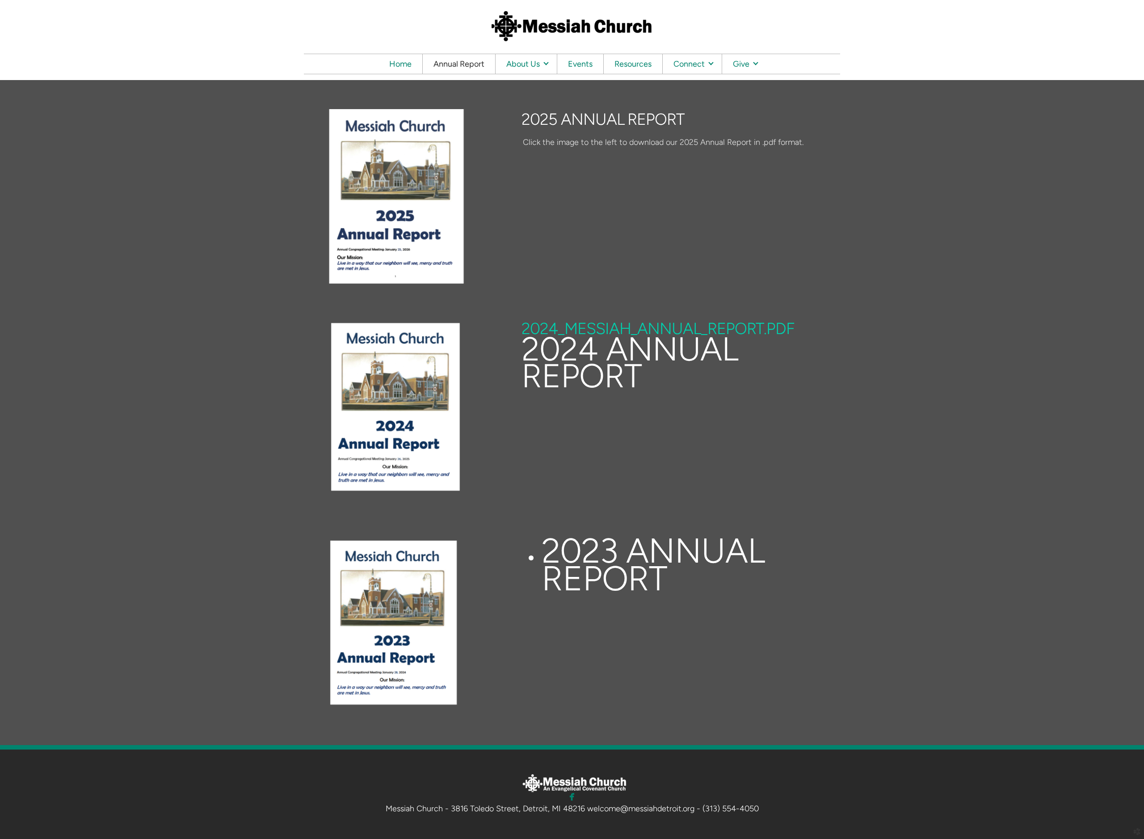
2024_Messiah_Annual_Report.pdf (658, 328)
